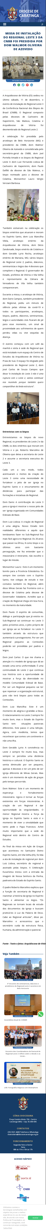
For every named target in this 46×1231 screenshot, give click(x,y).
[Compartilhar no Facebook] (14, 85)
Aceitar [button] (35, 1218)
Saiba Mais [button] (7, 1228)
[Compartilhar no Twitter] (23, 85)
